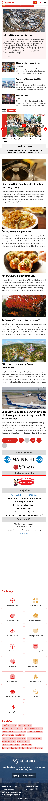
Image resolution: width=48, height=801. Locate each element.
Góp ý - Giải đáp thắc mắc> (25, 776)
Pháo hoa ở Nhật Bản (23, 95)
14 (33, 440)
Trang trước (9, 440)
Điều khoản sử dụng (31, 786)
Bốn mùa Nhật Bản (8, 735)
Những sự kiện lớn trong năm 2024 (28, 63)
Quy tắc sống (22, 732)
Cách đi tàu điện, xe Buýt (34, 738)
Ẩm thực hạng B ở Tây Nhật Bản (18, 276)
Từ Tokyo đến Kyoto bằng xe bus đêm (22, 320)
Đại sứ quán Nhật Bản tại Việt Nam (24, 495)
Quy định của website (9, 786)
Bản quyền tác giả (31, 789)
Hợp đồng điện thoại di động (10, 745)
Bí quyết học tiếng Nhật (9, 725)
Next (45, 129)
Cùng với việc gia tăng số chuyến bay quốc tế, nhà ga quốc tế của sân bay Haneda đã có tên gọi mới (24, 415)
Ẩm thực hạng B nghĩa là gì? (16, 231)
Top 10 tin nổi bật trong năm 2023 (28, 79)
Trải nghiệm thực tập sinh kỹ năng (12, 728)
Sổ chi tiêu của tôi (26, 745)
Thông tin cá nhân (8, 789)
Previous (2, 129)
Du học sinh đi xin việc (24, 725)
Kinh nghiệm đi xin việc (9, 732)
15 (39, 440)
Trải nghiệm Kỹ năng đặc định (34, 728)
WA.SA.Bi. (24, 533)
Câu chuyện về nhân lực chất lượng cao (31, 748)
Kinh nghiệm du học (23, 741)
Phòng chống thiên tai (9, 741)
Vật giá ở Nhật (19, 735)
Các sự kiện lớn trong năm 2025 (18, 35)
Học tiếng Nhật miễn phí (35, 732)
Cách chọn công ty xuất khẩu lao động (13, 738)
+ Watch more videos (24, 146)
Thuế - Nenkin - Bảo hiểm (9, 748)
